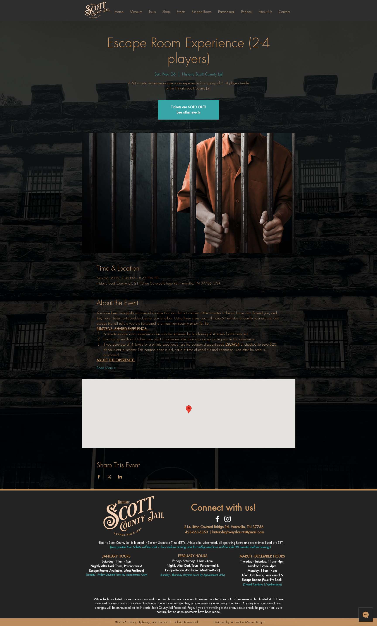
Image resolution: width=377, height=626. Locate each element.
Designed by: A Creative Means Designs (239, 622)
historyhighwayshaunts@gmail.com (238, 532)
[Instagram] (227, 519)
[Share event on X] (109, 477)
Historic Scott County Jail (157, 607)
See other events (188, 112)
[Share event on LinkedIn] (120, 477)
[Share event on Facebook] (99, 477)
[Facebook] (217, 519)
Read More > (106, 367)
